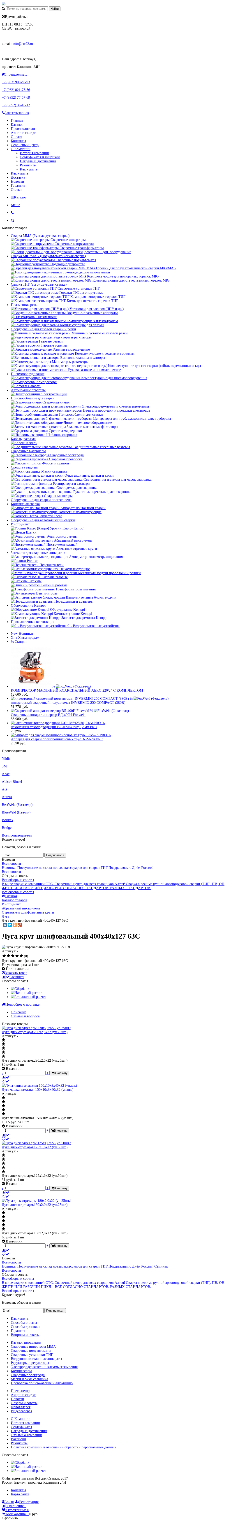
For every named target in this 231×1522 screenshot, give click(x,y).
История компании (34, 153)
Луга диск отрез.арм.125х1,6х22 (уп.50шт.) (34, 1147)
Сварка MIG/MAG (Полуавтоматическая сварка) (48, 256)
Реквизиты (28, 165)
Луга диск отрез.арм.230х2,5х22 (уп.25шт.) (34, 1032)
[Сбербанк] (20, 989)
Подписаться (55, 855)
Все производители (17, 835)
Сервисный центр (25, 145)
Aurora (7, 797)
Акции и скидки (23, 133)
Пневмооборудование (27, 374)
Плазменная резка (24, 305)
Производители (23, 129)
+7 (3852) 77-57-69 (16, 97)
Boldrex (7, 820)
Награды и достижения (38, 161)
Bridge (7, 828)
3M (4, 766)
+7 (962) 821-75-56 (16, 90)
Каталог (17, 124)
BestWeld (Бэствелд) (17, 804)
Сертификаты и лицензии (40, 157)
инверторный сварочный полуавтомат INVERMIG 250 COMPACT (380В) (68, 702)
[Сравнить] (5, 1077)
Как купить (28, 169)
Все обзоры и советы (18, 880)
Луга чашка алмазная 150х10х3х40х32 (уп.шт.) (37, 1089)
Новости (17, 181)
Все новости (11, 863)
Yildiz (6, 758)
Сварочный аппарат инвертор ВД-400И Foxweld (48, 715)
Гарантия (18, 185)
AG (4, 789)
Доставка (18, 177)
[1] (4, 956)
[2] (8, 956)
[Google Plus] (20, 925)
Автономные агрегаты (28, 390)
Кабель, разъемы (23, 439)
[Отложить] (5, 1081)
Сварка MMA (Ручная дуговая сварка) (40, 236)
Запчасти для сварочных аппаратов (38, 553)
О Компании (20, 149)
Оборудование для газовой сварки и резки (43, 329)
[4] (17, 956)
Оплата (16, 137)
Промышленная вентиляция (32, 622)
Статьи (16, 189)
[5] (21, 956)
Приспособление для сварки (33, 398)
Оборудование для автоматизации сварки (43, 520)
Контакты (18, 141)
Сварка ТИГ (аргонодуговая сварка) (39, 284)
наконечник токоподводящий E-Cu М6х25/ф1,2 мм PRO (54, 727)
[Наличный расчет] (26, 993)
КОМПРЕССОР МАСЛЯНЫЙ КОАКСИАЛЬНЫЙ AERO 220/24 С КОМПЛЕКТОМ (77, 690)
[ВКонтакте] (5, 925)
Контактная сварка (25, 504)
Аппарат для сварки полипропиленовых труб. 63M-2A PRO (57, 739)
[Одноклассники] (15, 925)
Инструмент (20, 524)
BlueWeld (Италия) (16, 812)
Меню (15, 205)
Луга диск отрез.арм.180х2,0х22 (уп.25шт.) (34, 1205)
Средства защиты (24, 467)
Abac (5, 774)
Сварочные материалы (28, 451)
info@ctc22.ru (22, 44)
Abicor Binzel (12, 781)
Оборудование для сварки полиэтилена (41, 500)
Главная (17, 120)
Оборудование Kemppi (28, 605)
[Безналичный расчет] (28, 997)
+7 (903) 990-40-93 (16, 82)
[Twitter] (10, 925)
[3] (12, 956)
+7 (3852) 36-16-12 (16, 105)
